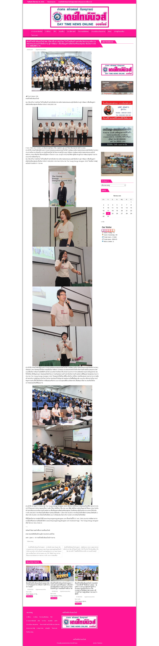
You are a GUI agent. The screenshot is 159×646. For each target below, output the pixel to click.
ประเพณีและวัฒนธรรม (32, 624)
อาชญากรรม (40, 628)
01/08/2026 (79, 597)
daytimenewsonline (41, 49)
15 (131, 208)
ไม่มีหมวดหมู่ (30, 541)
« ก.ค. (102, 221)
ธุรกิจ (55, 621)
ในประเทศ (54, 628)
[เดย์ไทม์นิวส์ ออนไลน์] (27, 31)
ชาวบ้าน (44, 621)
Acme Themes (97, 643)
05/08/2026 (30, 589)
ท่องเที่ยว (50, 621)
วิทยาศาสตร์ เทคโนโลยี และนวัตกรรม (50, 624)
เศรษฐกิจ (47, 628)
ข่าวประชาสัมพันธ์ (31, 621)
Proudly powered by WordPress (67, 643)
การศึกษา (28, 617)
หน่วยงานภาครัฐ (30, 628)
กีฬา (51, 617)
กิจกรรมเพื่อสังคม (44, 617)
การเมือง (35, 617)
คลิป (39, 621)
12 (117, 208)
